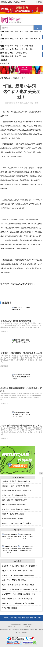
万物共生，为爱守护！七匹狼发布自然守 (16, 481)
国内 (12, 32)
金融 (12, 39)
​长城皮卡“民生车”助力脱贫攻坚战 (14, 580)
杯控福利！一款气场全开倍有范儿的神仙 (16, 523)
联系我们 (13, 618)
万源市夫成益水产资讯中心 (23, 284)
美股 (26, 39)
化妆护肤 (18, 56)
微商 (7, 56)
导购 (16, 49)
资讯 (23, 78)
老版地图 (21, 618)
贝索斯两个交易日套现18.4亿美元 (13, 514)
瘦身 (25, 56)
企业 (7, 49)
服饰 (7, 39)
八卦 (26, 46)
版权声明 (37, 618)
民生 (21, 32)
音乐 (16, 46)
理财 (36, 39)
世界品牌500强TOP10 (9, 608)
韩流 (31, 46)
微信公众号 (4, 63)
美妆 (7, 32)
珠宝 (12, 56)
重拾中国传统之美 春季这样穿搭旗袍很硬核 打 (18, 585)
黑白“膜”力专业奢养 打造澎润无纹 (14, 505)
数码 (25, 53)
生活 (7, 46)
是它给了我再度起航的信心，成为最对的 (16, 491)
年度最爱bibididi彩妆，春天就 (12, 519)
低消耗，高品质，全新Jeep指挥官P (14, 495)
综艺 (12, 46)
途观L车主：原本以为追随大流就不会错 (16, 509)
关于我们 (39, 2)
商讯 (7, 53)
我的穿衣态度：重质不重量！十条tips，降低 (17, 571)
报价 (31, 49)
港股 (21, 39)
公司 (31, 39)
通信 (12, 53)
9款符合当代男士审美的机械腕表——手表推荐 (18, 575)
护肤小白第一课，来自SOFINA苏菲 (14, 500)
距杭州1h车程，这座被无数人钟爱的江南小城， (18, 603)
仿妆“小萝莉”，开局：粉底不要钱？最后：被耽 (18, 594)
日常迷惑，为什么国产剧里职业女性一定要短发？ (19, 566)
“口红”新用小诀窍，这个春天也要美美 (15, 486)
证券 (16, 39)
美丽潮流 (16, 78)
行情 (26, 49)
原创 (31, 32)
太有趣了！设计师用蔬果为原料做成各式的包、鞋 (19, 589)
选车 (12, 49)
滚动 (36, 32)
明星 (21, 46)
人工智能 (18, 53)
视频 (26, 32)
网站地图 (29, 618)
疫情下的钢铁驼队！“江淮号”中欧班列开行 (17, 599)
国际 (16, 32)
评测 (21, 49)
